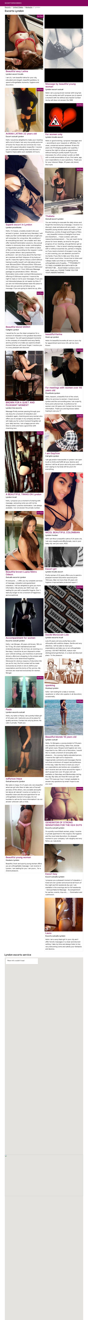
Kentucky (28, 7)
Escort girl (50, 569)
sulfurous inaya (14, 778)
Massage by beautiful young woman (60, 85)
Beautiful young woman (18, 857)
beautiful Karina (53, 334)
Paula (9, 709)
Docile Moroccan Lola (57, 634)
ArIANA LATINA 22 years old (21, 133)
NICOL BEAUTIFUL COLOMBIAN (62, 532)
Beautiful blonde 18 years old (60, 737)
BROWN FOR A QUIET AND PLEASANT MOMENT (20, 403)
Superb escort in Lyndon (19, 224)
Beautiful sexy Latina (17, 71)
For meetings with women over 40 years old (63, 389)
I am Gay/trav (52, 453)
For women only (53, 134)
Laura (48, 933)
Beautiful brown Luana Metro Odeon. (21, 573)
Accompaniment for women (20, 638)
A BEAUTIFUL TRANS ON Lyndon (23, 494)
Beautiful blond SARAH (18, 327)
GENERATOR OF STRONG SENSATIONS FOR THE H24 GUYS (63, 823)
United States (18, 7)
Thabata (49, 216)
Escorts (8, 7)
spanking (50, 685)
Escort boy (51, 874)
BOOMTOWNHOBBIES (13, 3)
